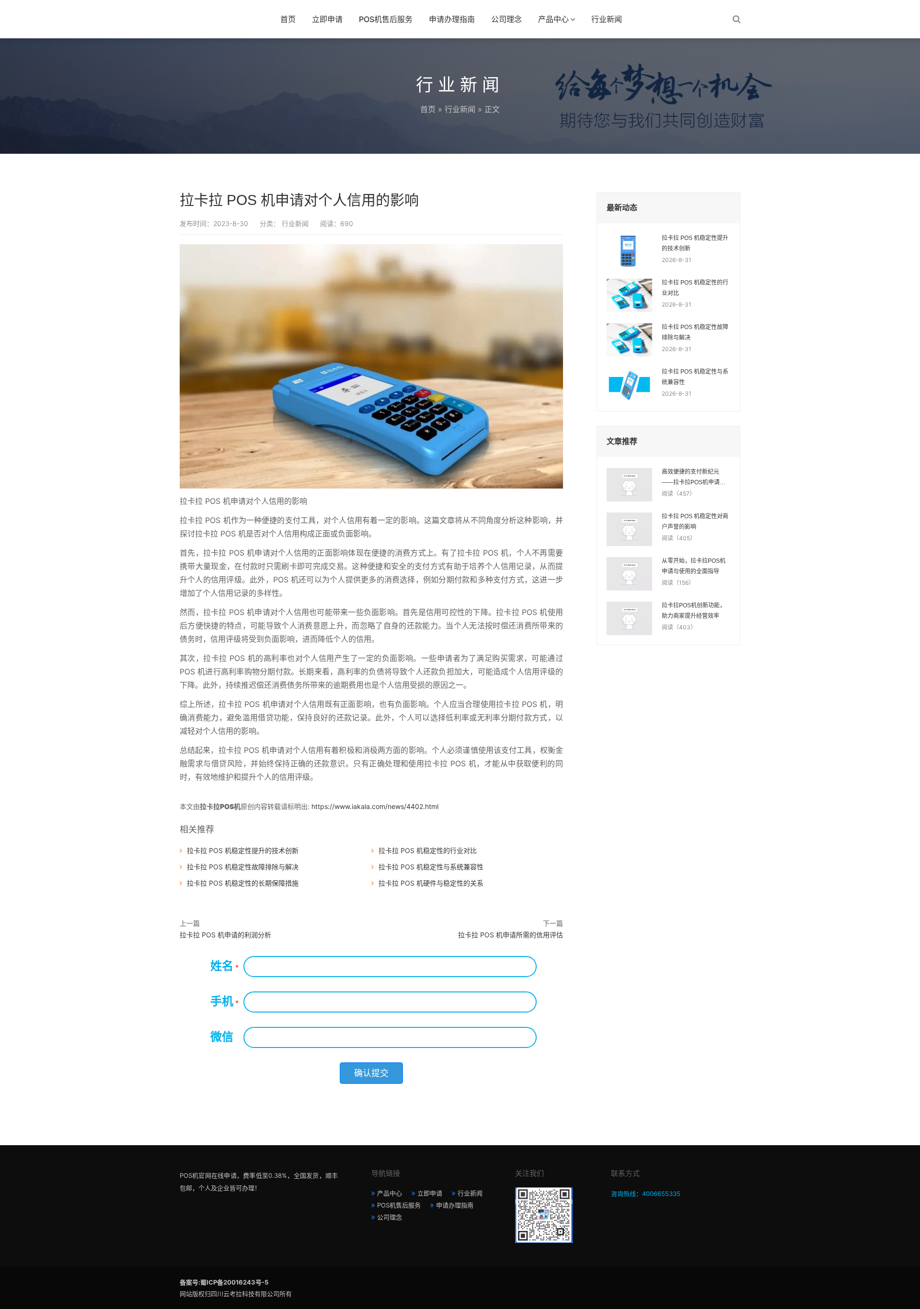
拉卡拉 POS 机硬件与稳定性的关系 (431, 883)
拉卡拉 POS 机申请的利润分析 (225, 935)
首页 (288, 19)
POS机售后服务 (386, 19)
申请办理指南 (452, 19)
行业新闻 (606, 19)
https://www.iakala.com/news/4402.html (374, 806)
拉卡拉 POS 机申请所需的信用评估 (510, 935)
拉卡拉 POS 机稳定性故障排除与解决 (243, 867)
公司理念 (506, 19)
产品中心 (553, 19)
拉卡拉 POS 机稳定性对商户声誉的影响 (695, 521)
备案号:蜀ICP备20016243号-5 (224, 1282)
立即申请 (327, 19)
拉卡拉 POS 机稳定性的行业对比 (428, 850)
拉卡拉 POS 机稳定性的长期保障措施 (243, 883)
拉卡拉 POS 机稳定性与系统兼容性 (431, 867)
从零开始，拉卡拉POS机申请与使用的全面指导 (693, 566)
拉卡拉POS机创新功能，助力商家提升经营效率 (693, 610)
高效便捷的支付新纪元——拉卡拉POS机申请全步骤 (693, 478)
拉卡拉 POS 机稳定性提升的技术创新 (243, 850)
